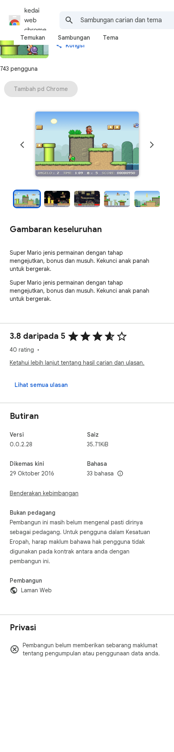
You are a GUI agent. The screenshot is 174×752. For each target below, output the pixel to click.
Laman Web (36, 590)
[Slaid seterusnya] (152, 145)
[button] (87, 144)
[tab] (32, 37)
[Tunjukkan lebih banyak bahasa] (120, 474)
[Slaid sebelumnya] (22, 145)
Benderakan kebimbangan (44, 493)
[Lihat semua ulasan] (41, 385)
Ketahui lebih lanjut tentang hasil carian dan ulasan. (77, 362)
